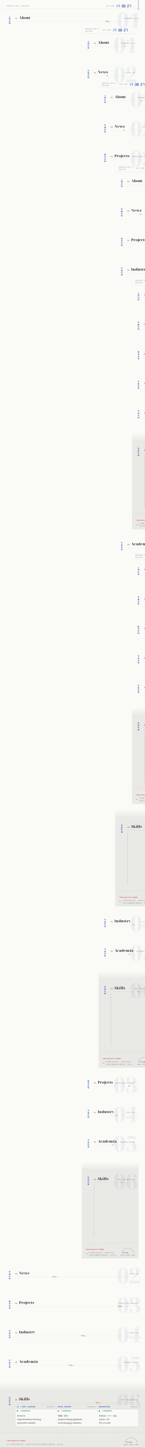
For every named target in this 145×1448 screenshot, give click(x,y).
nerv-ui (130, 1064)
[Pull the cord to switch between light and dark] (138, 9)
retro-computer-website (132, 903)
